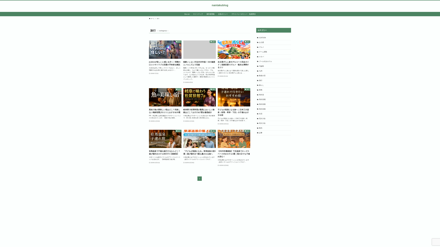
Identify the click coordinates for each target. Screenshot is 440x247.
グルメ (261, 47)
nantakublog (220, 5)
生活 (260, 114)
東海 (260, 90)
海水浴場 (262, 99)
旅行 (260, 80)
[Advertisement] (273, 153)
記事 (260, 133)
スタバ (261, 57)
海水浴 (261, 95)
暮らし (261, 85)
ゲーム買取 (263, 52)
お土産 (261, 42)
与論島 (261, 66)
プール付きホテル (265, 61)
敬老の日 (262, 76)
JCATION (262, 38)
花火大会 (262, 118)
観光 (260, 128)
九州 (260, 71)
